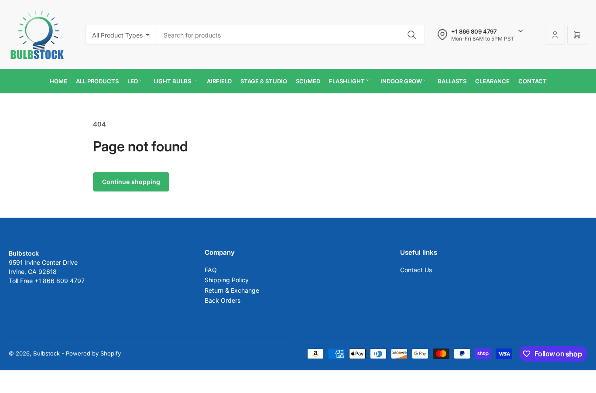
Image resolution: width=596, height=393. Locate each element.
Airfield (219, 81)
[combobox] (291, 35)
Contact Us (416, 269)
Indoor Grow (401, 81)
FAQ (211, 269)
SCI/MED (308, 81)
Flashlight (347, 81)
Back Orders (222, 300)
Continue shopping (131, 181)
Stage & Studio (263, 81)
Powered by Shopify (93, 353)
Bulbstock (46, 353)
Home (58, 81)
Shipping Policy (227, 280)
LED (132, 81)
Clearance (492, 81)
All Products (97, 81)
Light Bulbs (172, 81)
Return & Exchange (232, 290)
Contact (532, 81)
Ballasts (452, 81)
